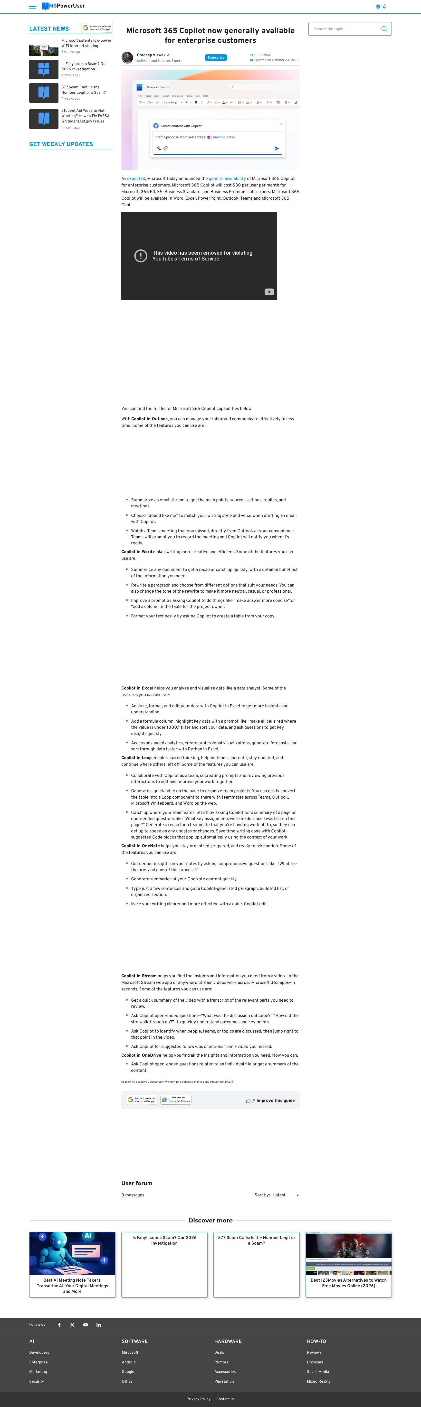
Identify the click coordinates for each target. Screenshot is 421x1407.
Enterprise (216, 58)
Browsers (315, 1362)
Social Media (318, 1372)
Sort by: (262, 1195)
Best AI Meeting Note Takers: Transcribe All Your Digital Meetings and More (72, 1286)
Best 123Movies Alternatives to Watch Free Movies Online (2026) (349, 1283)
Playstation (224, 1381)
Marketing (38, 1372)
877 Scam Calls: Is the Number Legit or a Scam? (256, 1240)
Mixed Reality (319, 1381)
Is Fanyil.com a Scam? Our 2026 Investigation (165, 1240)
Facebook (59, 1325)
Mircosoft (130, 1352)
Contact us (225, 1399)
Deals (219, 1352)
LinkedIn (98, 1325)
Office (127, 1381)
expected (136, 179)
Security (36, 1381)
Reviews (314, 1352)
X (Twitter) (72, 1325)
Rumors (221, 1362)
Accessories (225, 1372)
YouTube (85, 1325)
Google (128, 1372)
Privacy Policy (198, 1399)
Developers (39, 1352)
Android (129, 1362)
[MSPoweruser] (63, 6)
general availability (227, 179)
